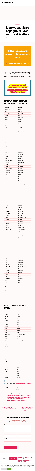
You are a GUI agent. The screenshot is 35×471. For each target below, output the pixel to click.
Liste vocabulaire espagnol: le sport (15, 394)
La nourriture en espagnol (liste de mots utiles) (18, 395)
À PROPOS (25, 458)
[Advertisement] (17, 13)
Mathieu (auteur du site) (13, 37)
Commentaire (6, 424)
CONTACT (20, 457)
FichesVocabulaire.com (7, 2)
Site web (5, 438)
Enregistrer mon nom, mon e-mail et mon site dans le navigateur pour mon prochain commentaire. (17, 443)
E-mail (19, 433)
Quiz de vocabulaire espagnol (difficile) (16, 400)
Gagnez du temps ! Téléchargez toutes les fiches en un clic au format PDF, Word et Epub (17, 88)
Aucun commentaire (25, 37)
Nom (5, 433)
